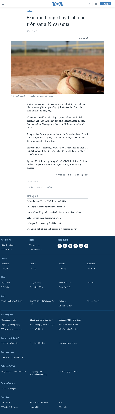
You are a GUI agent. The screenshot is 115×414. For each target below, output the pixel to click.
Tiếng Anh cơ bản (8, 320)
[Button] (83, 38)
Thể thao (30, 11)
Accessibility (35, 407)
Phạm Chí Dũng (36, 287)
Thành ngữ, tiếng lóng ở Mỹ (41, 320)
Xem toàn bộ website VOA (12, 357)
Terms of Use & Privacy (69, 343)
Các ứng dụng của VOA (68, 371)
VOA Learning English (68, 329)
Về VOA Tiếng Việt (9, 343)
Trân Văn (91, 282)
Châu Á (33, 264)
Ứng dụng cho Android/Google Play (38, 373)
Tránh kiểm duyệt (8, 388)
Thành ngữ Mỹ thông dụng (70, 320)
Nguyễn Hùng (35, 282)
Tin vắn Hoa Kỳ (93, 301)
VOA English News (9, 407)
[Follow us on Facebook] (60, 246)
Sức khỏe (91, 268)
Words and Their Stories (69, 324)
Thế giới (4, 268)
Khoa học (91, 264)
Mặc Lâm (5, 287)
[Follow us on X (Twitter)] (65, 246)
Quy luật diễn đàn (37, 343)
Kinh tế (62, 264)
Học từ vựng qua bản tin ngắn (42, 324)
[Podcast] (81, 246)
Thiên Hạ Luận (65, 287)
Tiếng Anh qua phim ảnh (11, 329)
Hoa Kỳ (33, 268)
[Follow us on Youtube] (70, 246)
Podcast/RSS (6, 249)
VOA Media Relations (39, 402)
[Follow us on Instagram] (75, 246)
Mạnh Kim (5, 282)
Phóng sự (62, 301)
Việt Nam (5, 264)
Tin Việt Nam (35, 245)
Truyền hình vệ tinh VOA (11, 301)
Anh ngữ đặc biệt (37, 329)
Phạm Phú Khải (65, 282)
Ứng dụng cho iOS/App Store (13, 371)
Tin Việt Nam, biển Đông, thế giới (42, 302)
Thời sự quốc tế (35, 249)
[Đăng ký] (86, 246)
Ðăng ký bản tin (7, 245)
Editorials (62, 407)
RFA (60, 402)
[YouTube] (96, 4)
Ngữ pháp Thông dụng (10, 324)
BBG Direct (6, 402)
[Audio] (89, 4)
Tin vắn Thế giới (65, 305)
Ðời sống (62, 268)
